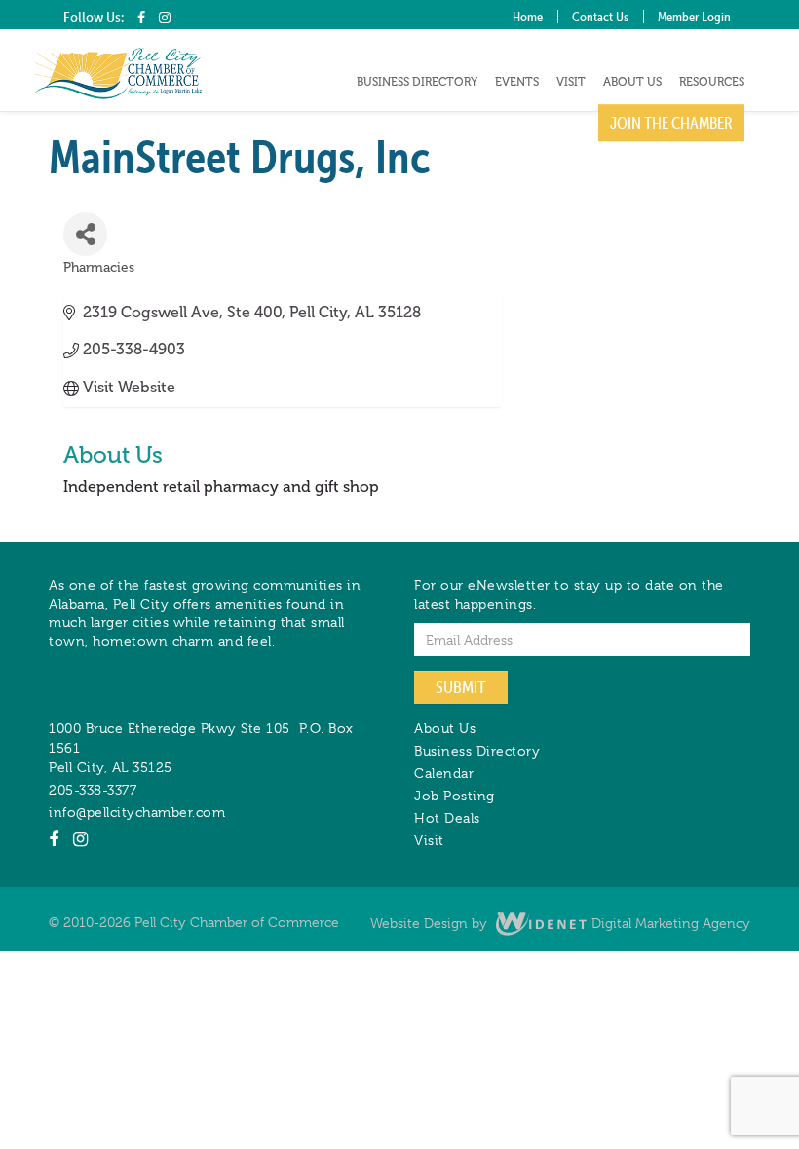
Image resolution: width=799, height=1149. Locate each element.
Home (528, 16)
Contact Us (600, 16)
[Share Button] (85, 234)
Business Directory (417, 82)
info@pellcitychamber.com (137, 812)
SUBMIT (461, 687)
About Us (632, 82)
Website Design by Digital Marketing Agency (560, 923)
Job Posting (454, 795)
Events (517, 82)
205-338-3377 (92, 789)
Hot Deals (447, 818)
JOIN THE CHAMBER (671, 122)
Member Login (694, 16)
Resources (711, 82)
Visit (571, 82)
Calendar (444, 773)
